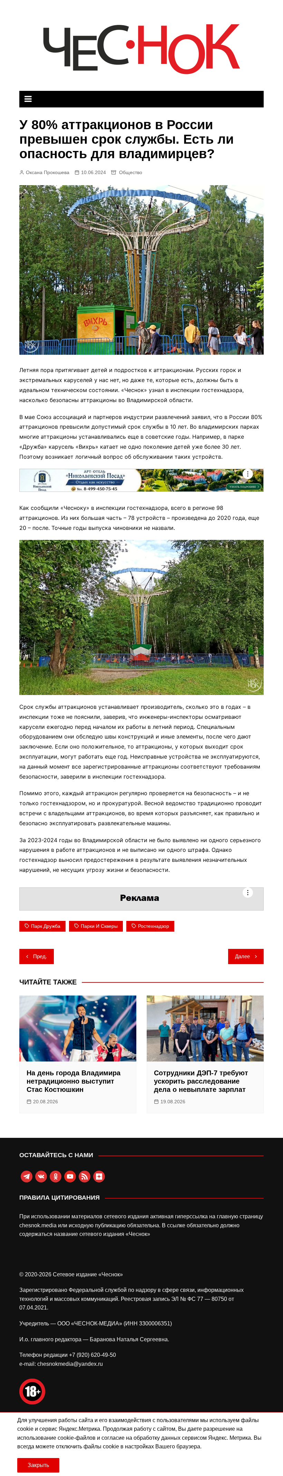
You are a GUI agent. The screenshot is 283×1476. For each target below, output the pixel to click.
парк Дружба (45, 926)
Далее (242, 956)
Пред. (40, 956)
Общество (130, 172)
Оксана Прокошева (47, 172)
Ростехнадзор (153, 926)
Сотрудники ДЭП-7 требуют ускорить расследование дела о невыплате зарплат (201, 1081)
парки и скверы (99, 926)
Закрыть (38, 1465)
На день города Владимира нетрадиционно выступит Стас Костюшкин (73, 1081)
